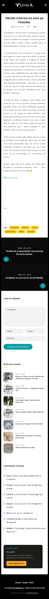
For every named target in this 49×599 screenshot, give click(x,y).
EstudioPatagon (32, 593)
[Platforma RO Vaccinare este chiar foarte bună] (8, 436)
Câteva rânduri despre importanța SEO (29, 412)
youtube (31, 231)
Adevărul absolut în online (25, 447)
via (6, 208)
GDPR (31, 582)
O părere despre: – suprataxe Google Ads (29, 389)
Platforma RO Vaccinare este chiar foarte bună (28, 437)
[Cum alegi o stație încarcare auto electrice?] (8, 401)
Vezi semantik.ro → (16, 563)
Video (21, 231)
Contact (25, 582)
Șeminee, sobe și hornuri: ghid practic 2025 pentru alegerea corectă (29, 377)
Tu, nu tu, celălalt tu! (23, 513)
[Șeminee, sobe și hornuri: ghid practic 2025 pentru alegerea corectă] (8, 377)
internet (25, 227)
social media (10, 231)
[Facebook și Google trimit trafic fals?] (8, 424)
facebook (14, 227)
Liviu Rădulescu (18, 588)
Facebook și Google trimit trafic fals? (29, 424)
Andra (9, 528)
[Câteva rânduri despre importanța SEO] (8, 412)
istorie (34, 227)
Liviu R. (10, 494)
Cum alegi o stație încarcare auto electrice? (27, 401)
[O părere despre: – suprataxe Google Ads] (8, 389)
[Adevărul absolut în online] (8, 448)
